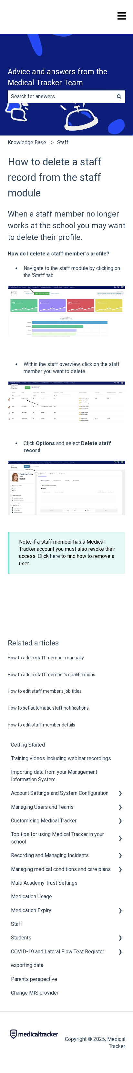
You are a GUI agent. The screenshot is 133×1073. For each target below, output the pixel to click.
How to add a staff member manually (46, 657)
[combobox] (60, 96)
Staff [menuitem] (16, 924)
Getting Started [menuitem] (28, 745)
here (55, 556)
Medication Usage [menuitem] (31, 896)
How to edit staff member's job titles (45, 691)
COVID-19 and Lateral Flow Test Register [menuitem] (57, 952)
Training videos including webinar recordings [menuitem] (61, 758)
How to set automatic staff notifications (48, 708)
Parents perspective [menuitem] (34, 979)
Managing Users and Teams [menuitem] (42, 807)
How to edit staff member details (41, 724)
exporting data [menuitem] (27, 965)
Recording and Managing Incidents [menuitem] (50, 855)
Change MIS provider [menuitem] (34, 993)
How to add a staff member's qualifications (51, 674)
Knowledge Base (27, 142)
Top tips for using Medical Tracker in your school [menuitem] (57, 837)
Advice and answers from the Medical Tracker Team (57, 77)
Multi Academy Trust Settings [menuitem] (44, 883)
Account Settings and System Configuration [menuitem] (59, 793)
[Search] (119, 96)
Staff (62, 142)
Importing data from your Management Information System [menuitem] (54, 775)
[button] (120, 793)
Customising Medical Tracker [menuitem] (44, 821)
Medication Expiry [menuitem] (31, 910)
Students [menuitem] (21, 938)
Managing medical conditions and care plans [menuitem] (61, 869)
